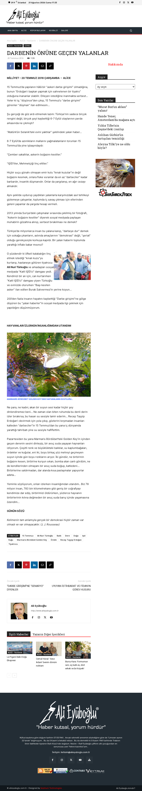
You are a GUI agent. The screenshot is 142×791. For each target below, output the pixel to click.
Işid (83, 535)
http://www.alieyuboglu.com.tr (45, 610)
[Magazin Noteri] (89, 760)
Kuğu (10, 540)
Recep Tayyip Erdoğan (71, 540)
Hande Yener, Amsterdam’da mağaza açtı (116, 118)
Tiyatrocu (13, 544)
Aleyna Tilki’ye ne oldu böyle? (114, 146)
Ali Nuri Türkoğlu (45, 535)
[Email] (42, 66)
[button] (131, 30)
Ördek (54, 540)
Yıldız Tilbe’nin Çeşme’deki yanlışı (111, 127)
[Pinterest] (26, 66)
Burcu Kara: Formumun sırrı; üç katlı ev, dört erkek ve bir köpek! (76, 665)
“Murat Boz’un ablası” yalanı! (112, 108)
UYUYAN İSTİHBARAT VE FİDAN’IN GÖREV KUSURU (71, 587)
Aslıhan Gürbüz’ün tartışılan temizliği (111, 136)
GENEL (27, 45)
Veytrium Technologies (51, 788)
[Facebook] (120, 3)
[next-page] (14, 675)
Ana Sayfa (11, 40)
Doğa (76, 535)
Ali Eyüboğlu (38, 605)
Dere (67, 535)
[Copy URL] (50, 66)
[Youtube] (132, 3)
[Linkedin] (34, 66)
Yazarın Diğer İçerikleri (49, 634)
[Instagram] (124, 3)
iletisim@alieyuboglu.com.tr (75, 752)
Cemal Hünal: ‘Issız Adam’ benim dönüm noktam (46, 662)
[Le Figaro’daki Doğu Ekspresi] (19, 648)
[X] (128, 3)
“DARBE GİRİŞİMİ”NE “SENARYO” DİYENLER (25, 587)
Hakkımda (115, 64)
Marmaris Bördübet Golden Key (32, 540)
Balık (59, 535)
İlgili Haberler (18, 634)
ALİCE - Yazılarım (28, 40)
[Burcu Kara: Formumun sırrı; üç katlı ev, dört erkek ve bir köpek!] (78, 650)
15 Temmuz (27, 535)
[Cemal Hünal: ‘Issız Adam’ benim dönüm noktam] (48, 649)
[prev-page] (9, 675)
